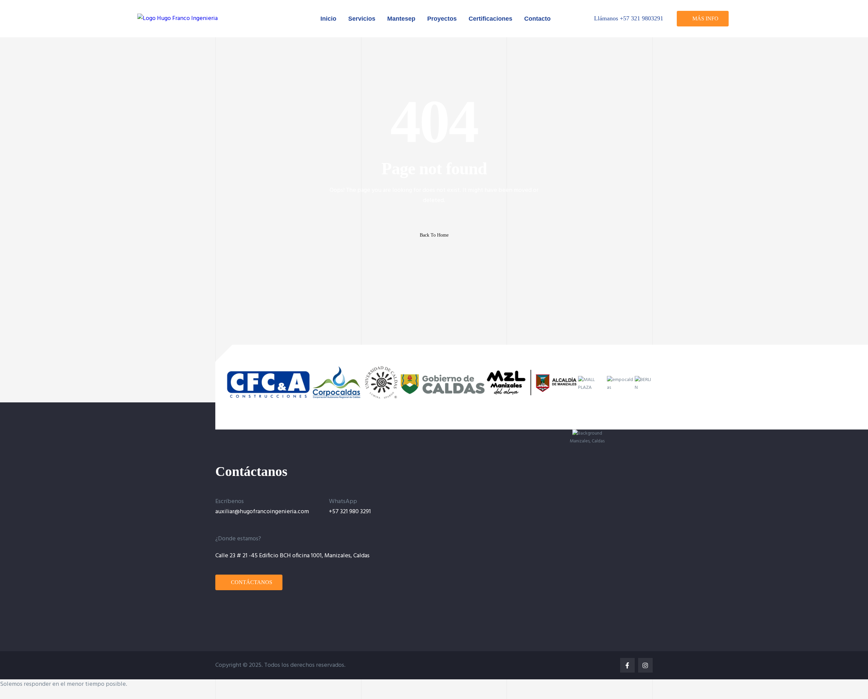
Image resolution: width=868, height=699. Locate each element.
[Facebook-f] (627, 665)
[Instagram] (645, 665)
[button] (703, 18)
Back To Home (434, 235)
